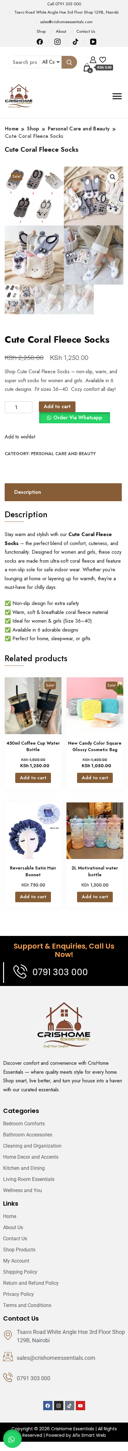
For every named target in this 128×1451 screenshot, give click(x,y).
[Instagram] (58, 1405)
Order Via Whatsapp (77, 417)
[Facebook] (48, 1405)
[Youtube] (80, 1405)
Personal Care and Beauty (63, 454)
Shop (41, 31)
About (61, 31)
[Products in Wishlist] (102, 59)
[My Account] (93, 59)
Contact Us (85, 31)
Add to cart (57, 406)
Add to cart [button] (33, 777)
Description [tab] (27, 492)
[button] (112, 177)
